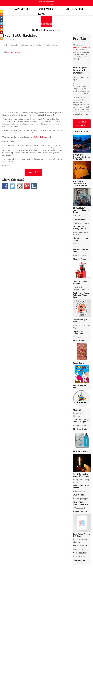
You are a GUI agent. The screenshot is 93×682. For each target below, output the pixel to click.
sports (55, 45)
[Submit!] (20, 186)
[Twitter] (1, 23)
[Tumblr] (1, 20)
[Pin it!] (27, 186)
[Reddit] (1, 14)
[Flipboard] (1, 32)
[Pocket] (1, 35)
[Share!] (5, 186)
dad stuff (14, 45)
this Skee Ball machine (41, 137)
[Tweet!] (12, 186)
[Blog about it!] (34, 186)
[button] (55, 13)
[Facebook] (1, 17)
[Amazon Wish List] (1, 11)
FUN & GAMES (10, 40)
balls (5, 45)
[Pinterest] (1, 26)
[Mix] (1, 29)
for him (38, 45)
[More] (1, 38)
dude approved (26, 45)
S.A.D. (47, 45)
